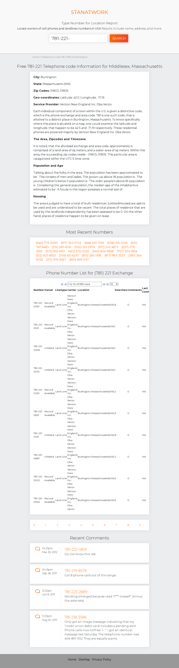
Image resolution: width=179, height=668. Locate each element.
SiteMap (84, 659)
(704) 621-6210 (69, 255)
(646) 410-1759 (94, 243)
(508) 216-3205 (117, 243)
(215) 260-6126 (61, 247)
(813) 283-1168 (91, 255)
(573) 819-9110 (55, 251)
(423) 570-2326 (78, 251)
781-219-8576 (76, 570)
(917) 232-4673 (108, 247)
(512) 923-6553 (46, 255)
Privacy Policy (101, 659)
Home (36, 57)
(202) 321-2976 (84, 247)
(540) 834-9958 (103, 251)
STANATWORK (89, 12)
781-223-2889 (76, 592)
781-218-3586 (76, 617)
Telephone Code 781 (53, 57)
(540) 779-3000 (47, 243)
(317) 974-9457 (56, 259)
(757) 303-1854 (127, 251)
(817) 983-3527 (115, 255)
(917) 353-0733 (71, 243)
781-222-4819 (76, 549)
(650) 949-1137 (79, 259)
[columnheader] (38, 290)
